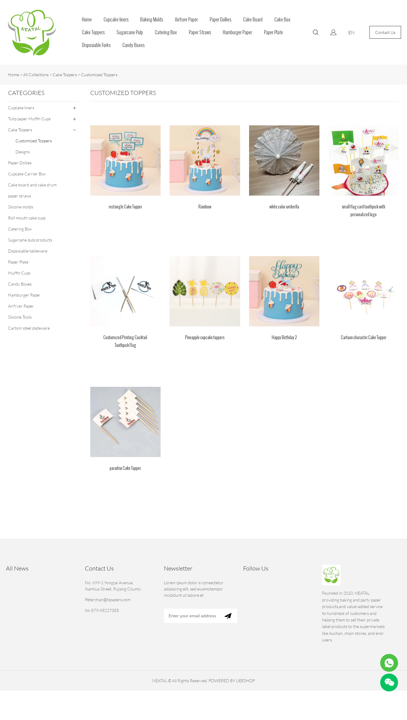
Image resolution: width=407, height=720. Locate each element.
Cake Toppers (93, 32)
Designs (22, 151)
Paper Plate (273, 32)
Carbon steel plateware (29, 328)
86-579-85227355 (102, 610)
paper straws (19, 195)
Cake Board (252, 19)
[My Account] (333, 32)
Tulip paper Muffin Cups (29, 118)
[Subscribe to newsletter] (227, 616)
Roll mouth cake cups (27, 217)
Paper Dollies (220, 19)
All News (17, 568)
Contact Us (385, 32)
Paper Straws (200, 32)
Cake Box (282, 19)
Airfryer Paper (186, 19)
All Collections (36, 74)
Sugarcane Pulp (129, 32)
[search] (316, 33)
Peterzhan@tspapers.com (108, 599)
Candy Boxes (133, 45)
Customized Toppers (99, 74)
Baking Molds (151, 19)
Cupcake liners (116, 19)
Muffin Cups (19, 272)
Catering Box (166, 32)
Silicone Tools (20, 317)
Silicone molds (20, 206)
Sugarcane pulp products (30, 239)
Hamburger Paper (237, 32)
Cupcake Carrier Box (27, 173)
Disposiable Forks (96, 45)
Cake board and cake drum (32, 184)
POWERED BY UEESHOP (232, 680)
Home (87, 19)
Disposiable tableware (27, 250)
